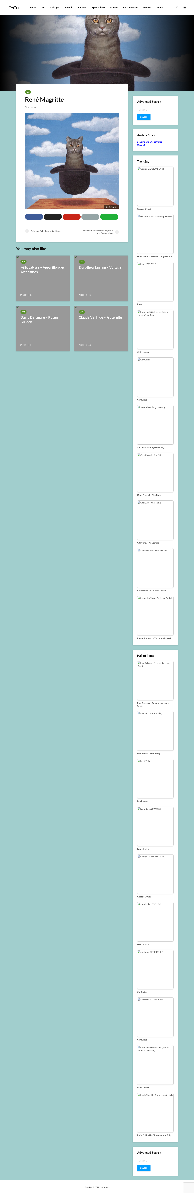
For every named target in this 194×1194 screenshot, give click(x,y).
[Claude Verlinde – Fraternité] (101, 328)
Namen (114, 7)
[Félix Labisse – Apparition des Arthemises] (43, 278)
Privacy (147, 7)
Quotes (82, 7)
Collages (55, 7)
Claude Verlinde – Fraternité (100, 317)
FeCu (13, 7)
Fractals (69, 7)
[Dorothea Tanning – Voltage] (101, 278)
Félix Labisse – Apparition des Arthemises (42, 269)
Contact (160, 7)
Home (33, 7)
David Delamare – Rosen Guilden (39, 319)
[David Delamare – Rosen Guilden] (43, 328)
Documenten (130, 7)
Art (43, 7)
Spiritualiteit (98, 7)
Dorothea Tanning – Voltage (100, 267)
